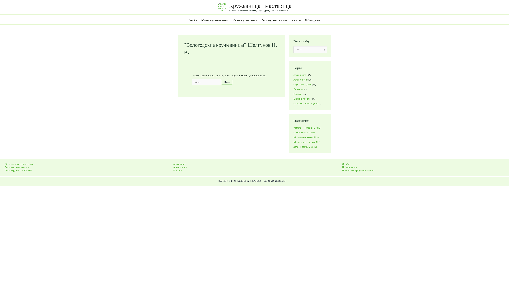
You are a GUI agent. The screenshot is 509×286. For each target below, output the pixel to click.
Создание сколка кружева (306, 103)
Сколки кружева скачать (245, 20)
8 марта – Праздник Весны (307, 128)
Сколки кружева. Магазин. (275, 20)
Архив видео (299, 75)
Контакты (296, 20)
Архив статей (300, 80)
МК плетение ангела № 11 (306, 137)
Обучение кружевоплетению (215, 20)
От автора (298, 89)
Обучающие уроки (302, 84)
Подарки (297, 94)
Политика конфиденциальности (358, 170)
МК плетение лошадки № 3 (306, 142)
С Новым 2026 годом (304, 132)
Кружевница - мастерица (260, 6)
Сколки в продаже (302, 99)
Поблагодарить (312, 20)
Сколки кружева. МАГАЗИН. (18, 170)
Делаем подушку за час (305, 147)
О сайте (193, 20)
